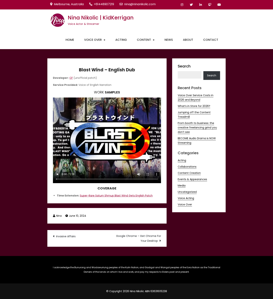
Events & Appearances (192, 179)
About (188, 40)
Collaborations (187, 167)
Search (184, 66)
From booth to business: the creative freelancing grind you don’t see (197, 127)
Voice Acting (186, 198)
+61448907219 (104, 4)
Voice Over (93, 40)
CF (71, 78)
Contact (210, 40)
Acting (121, 40)
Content (144, 40)
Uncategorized (187, 192)
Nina (59, 216)
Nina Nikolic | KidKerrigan (101, 17)
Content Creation (189, 173)
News (169, 40)
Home (70, 40)
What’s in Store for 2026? (194, 106)
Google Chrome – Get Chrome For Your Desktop (138, 238)
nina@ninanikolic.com (140, 4)
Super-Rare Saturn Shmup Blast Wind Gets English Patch (116, 195)
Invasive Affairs (66, 236)
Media (182, 185)
